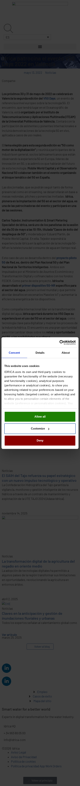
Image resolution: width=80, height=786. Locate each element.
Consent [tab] (14, 352)
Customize (38, 428)
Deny (40, 440)
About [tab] (66, 352)
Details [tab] (40, 352)
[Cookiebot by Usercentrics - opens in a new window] (59, 342)
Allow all (40, 416)
